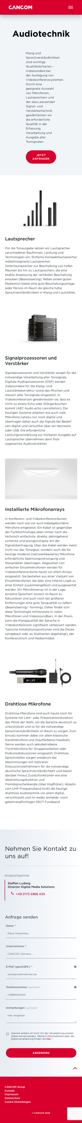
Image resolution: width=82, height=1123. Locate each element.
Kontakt (10, 1090)
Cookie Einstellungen (18, 1101)
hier (48, 1038)
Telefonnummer (23, 987)
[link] (74, 1068)
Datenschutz (12, 1098)
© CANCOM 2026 (41, 1113)
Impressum (11, 1094)
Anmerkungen (21, 1008)
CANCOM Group (15, 1086)
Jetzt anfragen (41, 157)
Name (11, 926)
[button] (70, 7)
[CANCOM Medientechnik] (20, 7)
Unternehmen (16, 946)
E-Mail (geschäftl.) (19, 966)
